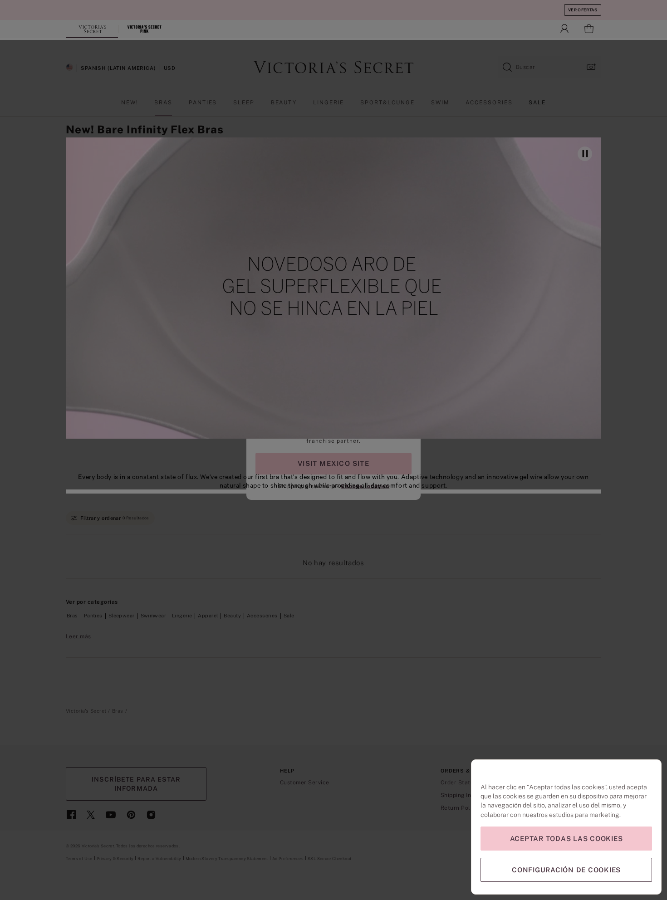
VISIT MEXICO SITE (333, 463)
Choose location (365, 486)
